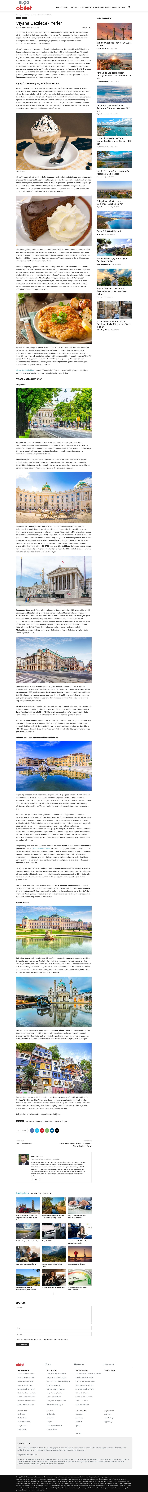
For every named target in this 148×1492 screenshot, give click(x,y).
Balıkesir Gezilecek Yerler (26, 1401)
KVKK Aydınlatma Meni (55, 1425)
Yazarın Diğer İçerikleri (41, 1193)
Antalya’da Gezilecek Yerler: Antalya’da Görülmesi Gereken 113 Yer (114, 76)
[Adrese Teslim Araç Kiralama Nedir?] (54, 1277)
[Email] (57, 1130)
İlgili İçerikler (22, 1193)
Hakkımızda (51, 1414)
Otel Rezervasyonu (24, 1422)
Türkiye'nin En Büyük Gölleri (56, 1401)
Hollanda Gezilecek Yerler (84, 1385)
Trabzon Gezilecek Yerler (26, 1397)
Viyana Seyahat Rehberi (25, 370)
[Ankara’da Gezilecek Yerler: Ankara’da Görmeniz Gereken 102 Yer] (114, 94)
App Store (107, 1414)
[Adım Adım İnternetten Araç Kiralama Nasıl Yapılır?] (80, 1205)
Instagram (79, 1418)
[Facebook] (32, 1130)
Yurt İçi (65, 7)
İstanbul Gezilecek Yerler (26, 1377)
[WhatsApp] (47, 1130)
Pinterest (79, 1422)
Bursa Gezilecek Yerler (25, 1381)
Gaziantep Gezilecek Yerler (27, 1393)
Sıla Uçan (100, 177)
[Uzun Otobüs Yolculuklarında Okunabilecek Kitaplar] (80, 1231)
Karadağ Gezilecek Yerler (84, 1377)
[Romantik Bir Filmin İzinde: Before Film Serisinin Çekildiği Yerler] (54, 1205)
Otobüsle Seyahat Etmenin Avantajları (28, 1241)
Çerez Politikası (52, 1429)
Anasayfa (58, 7)
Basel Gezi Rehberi (82, 1404)
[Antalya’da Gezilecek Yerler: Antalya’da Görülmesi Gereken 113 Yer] (114, 61)
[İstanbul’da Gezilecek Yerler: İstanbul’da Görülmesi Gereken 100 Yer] (114, 127)
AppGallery (108, 1422)
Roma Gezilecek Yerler (41, 848)
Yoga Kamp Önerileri (54, 1385)
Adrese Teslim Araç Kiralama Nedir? (53, 1287)
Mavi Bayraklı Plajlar (54, 1397)
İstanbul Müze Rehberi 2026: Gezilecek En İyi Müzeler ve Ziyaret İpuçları (114, 324)
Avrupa (33, 15)
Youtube (78, 1433)
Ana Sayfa (19, 15)
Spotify (78, 1425)
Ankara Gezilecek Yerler (26, 1374)
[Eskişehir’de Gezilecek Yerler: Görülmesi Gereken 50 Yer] (114, 189)
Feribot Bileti (22, 1429)
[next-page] (55, 1294)
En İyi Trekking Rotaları (55, 1393)
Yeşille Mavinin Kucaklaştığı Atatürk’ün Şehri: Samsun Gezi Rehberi (112, 291)
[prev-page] (51, 1294)
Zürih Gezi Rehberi (82, 1401)
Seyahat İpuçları (98, 7)
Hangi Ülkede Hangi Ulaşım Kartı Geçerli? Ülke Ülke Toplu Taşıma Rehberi (26, 1218)
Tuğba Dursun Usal (103, 48)
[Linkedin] (52, 1130)
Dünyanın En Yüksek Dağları (56, 1377)
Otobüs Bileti (48, 1121)
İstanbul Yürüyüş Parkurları (56, 1389)
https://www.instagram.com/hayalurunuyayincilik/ (45, 1159)
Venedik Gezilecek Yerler (84, 1397)
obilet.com (121, 7)
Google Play (108, 1418)
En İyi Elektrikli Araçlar (49, 1241)
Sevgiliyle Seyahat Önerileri (76, 1264)
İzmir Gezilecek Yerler (25, 1385)
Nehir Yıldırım (101, 234)
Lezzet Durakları (85, 7)
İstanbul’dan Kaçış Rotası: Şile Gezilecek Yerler (112, 260)
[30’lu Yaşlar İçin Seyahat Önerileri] (28, 1254)
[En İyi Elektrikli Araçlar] (54, 1231)
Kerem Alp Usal (25, 27)
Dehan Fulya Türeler (103, 264)
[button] (129, 7)
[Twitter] (37, 1130)
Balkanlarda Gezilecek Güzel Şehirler (88, 1374)
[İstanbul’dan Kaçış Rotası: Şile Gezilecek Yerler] (114, 247)
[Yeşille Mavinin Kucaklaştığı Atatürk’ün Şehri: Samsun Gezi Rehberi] (114, 277)
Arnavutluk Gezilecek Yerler (85, 1389)
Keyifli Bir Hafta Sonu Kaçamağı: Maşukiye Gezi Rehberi (113, 172)
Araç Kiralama (30, 1121)
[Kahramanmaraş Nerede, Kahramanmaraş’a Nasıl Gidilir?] (28, 1277)
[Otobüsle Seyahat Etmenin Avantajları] (28, 1231)
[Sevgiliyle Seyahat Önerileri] (80, 1254)
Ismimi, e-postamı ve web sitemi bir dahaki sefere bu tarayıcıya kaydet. (43, 1339)
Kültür (114, 7)
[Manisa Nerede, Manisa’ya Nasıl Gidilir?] (54, 1254)
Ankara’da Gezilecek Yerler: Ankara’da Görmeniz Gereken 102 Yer (113, 108)
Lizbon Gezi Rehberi (82, 1393)
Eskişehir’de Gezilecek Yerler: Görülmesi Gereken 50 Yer (111, 202)
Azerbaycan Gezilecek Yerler (85, 1381)
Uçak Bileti (58, 1121)
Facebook (79, 1414)
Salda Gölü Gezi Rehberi (109, 231)
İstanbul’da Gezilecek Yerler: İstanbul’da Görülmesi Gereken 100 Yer (114, 141)
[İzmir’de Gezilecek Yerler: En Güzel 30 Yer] (114, 31)
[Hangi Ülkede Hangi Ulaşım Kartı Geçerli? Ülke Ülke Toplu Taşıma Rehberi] (28, 1205)
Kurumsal (50, 1418)
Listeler (108, 7)
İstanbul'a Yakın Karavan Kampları (58, 1381)
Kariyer (49, 1422)
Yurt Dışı (74, 7)
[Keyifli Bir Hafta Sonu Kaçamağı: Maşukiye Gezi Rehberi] (114, 159)
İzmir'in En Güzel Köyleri (55, 1404)
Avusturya (39, 1121)
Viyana (65, 1121)
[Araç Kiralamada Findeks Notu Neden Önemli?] (80, 1277)
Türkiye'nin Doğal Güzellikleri (57, 1374)
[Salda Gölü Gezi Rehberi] (114, 220)
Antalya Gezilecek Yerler (26, 1389)
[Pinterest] (42, 1130)
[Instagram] (37, 1179)
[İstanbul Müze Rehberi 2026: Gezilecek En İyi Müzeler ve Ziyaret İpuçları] (114, 310)
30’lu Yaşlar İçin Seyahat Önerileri (26, 1264)
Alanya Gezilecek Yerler (26, 1404)
